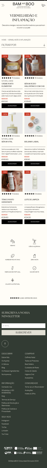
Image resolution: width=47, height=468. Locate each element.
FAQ (3, 396)
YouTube (5, 434)
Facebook (5, 424)
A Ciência (5, 364)
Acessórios (29, 378)
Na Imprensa (6, 374)
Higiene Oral (29, 374)
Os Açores (5, 361)
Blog (3, 367)
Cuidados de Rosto (32, 367)
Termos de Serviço (8, 400)
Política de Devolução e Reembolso (10, 404)
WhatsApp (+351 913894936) (8, 391)
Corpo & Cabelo (31, 371)
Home (4, 40)
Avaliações (29, 390)
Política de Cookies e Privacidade (9, 410)
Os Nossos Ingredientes (10, 371)
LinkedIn (5, 431)
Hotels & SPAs (30, 394)
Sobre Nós (5, 357)
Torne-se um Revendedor (34, 387)
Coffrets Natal (30, 357)
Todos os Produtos (32, 361)
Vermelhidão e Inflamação (19, 40)
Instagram (5, 420)
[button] (7, 5)
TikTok (4, 427)
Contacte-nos (7, 387)
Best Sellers (29, 364)
